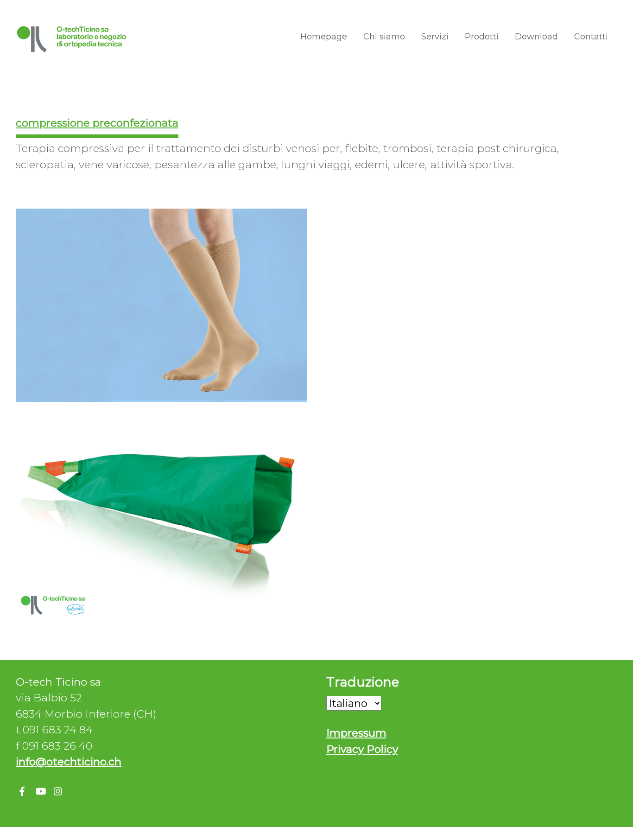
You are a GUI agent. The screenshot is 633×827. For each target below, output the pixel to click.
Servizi (435, 37)
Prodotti (482, 37)
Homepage (323, 37)
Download (536, 37)
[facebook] (22, 789)
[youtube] (40, 789)
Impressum (356, 732)
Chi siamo (384, 37)
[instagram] (58, 789)
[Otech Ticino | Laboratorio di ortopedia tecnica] (72, 48)
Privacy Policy (362, 749)
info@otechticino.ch (68, 761)
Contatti (591, 37)
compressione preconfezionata (97, 122)
